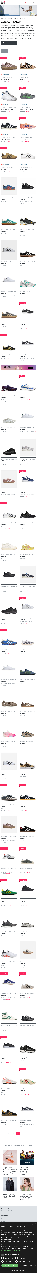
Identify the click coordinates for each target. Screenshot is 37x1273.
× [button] (35, 1223)
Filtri (5, 51)
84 (14, 1133)
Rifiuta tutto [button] (27, 1265)
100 (27, 1133)
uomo (3, 1221)
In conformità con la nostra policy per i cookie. (22, 1248)
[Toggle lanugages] (25, 2)
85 (17, 1133)
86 (21, 1133)
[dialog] (18, 1247)
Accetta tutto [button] (9, 1265)
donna (3, 1219)
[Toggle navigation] (34, 2)
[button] (18, 1251)
